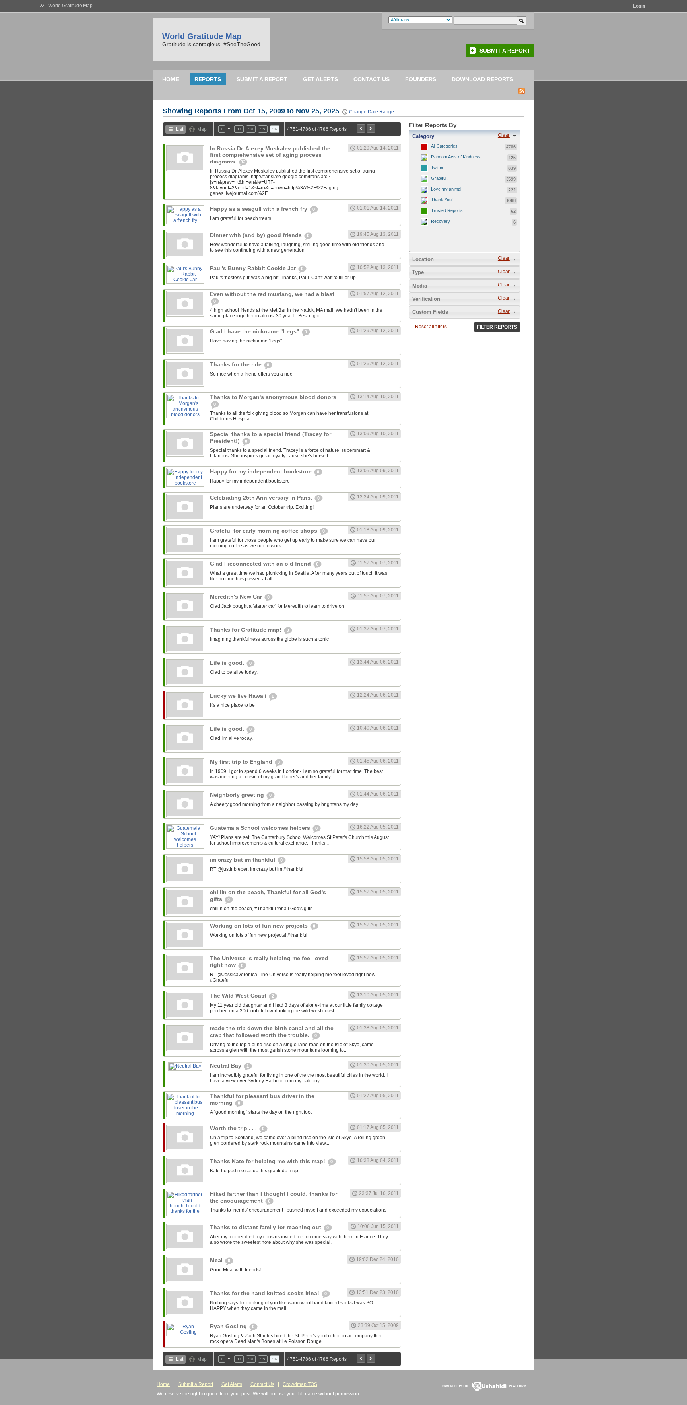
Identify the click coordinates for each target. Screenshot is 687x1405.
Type (418, 272)
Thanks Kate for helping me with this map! (268, 1161)
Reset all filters (431, 326)
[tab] (464, 136)
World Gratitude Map (70, 5)
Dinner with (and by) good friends (256, 235)
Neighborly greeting (238, 795)
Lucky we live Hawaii (239, 696)
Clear (504, 135)
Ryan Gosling (229, 1326)
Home (170, 79)
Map (202, 129)
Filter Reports (497, 327)
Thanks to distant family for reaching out (266, 1227)
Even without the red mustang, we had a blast (272, 294)
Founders (420, 79)
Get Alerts (320, 79)
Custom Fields (430, 312)
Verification (426, 299)
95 (262, 129)
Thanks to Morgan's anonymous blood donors (273, 397)
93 (239, 129)
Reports (207, 79)
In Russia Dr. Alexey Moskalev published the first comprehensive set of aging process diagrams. (270, 155)
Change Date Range (371, 112)
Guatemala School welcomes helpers (261, 828)
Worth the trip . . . (234, 1128)
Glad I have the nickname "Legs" (255, 331)
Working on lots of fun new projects (259, 925)
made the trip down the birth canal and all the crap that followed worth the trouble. (272, 1031)
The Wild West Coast (239, 995)
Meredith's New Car (237, 597)
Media (419, 286)
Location (423, 259)
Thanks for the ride (236, 364)
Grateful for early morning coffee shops (264, 530)
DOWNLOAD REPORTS (482, 79)
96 (274, 129)
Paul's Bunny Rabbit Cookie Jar (253, 268)
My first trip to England (242, 762)
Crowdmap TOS (300, 1384)
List (179, 129)
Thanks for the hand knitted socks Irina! (265, 1293)
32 (243, 162)
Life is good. (228, 663)
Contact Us (371, 79)
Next (371, 128)
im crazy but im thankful (243, 859)
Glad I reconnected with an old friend (261, 563)
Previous (361, 128)
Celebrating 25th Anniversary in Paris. (262, 497)
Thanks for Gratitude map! (246, 630)
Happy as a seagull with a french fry (259, 209)
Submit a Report (504, 50)
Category (423, 136)
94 (250, 129)
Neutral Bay (226, 1066)
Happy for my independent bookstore (261, 471)
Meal (217, 1260)
